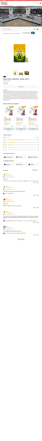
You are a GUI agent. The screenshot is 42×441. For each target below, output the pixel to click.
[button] (38, 4)
